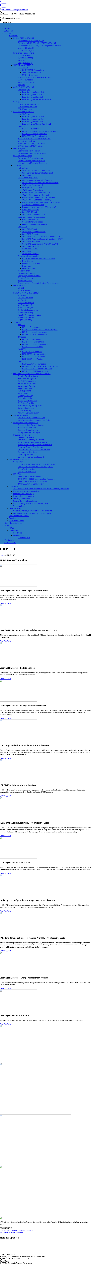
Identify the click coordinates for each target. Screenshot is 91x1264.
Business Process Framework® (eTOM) (34, 77)
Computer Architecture (27, 452)
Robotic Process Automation (29, 315)
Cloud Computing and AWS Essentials (37, 180)
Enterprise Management (23, 53)
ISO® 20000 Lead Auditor (32, 346)
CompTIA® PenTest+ (31, 241)
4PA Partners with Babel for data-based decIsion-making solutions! (41, 489)
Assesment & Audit (16, 520)
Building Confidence (26, 408)
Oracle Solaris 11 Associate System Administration (38, 283)
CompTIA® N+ (28, 175)
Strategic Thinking (25, 395)
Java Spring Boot (29, 268)
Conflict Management (27, 381)
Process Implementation (23, 496)
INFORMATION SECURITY (19, 459)
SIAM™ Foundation (25, 80)
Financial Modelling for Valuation (31, 160)
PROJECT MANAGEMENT (23, 38)
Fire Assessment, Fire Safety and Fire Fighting (32, 513)
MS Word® (22, 295)
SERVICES (8, 33)
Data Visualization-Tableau (29, 151)
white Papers (18, 535)
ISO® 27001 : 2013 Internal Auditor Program (40, 366)
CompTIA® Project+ (26, 50)
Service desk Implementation (25, 501)
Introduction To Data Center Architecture (35, 444)
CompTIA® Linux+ (30, 249)
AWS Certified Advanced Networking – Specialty (41, 202)
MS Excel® (22, 300)
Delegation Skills (25, 398)
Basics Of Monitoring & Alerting (31, 440)
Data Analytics (19, 148)
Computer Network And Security (31, 457)
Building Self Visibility (27, 386)
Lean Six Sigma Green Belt (33, 92)
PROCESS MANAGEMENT (23, 111)
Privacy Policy (5, 1247)
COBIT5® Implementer (31, 72)
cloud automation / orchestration (31, 217)
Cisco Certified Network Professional (37, 173)
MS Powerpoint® (25, 305)
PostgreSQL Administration (29, 275)
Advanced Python (25, 280)
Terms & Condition (7, 1251)
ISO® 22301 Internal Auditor (34, 354)
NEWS (11, 528)
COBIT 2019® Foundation (33, 70)
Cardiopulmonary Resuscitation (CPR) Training (32, 511)
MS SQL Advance (25, 290)
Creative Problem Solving (28, 376)
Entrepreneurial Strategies (29, 432)
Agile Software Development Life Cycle (34, 420)
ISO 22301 (22, 349)
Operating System (25, 454)
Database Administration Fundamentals (38, 258)
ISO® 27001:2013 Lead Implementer (37, 369)
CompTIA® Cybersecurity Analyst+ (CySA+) (40, 244)
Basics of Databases (26, 437)
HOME (7, 28)
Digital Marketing (25, 320)
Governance (23, 67)
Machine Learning (25, 312)
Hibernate (26, 266)
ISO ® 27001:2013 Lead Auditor (35, 371)
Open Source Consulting (23, 493)
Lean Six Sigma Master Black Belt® (36, 99)
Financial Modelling (26, 317)
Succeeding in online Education (11, 1232)
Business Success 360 (27, 427)
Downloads (13, 530)
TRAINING (13, 36)
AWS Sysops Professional (32, 190)
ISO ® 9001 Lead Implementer (34, 133)
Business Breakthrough (28, 430)
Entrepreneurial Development (25, 422)
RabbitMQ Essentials (30, 219)
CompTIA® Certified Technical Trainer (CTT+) (41, 236)
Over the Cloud (24, 537)
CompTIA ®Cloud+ (30, 212)
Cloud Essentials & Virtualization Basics (34, 449)
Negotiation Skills (25, 388)
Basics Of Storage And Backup (30, 447)
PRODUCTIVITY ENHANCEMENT (27, 293)
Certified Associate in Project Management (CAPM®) (39, 45)
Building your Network (27, 400)
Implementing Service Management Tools (30, 503)
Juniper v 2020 (24, 271)
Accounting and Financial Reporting (32, 163)
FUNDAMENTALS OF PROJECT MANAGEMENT (37, 43)
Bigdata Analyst (24, 55)
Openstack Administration (33, 204)
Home (2, 555)
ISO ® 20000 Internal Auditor (34, 342)
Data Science (27, 261)
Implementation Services (19, 515)
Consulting (13, 486)
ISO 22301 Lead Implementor (34, 356)
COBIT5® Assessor (30, 75)
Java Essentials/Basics (31, 263)
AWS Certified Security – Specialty (36, 195)
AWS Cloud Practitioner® (32, 185)
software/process (20, 415)
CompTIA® (22, 227)
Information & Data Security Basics (32, 442)
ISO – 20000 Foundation (32, 339)
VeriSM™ (21, 84)
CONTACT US (10, 542)
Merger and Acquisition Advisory (26, 491)
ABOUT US (8, 31)
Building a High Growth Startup (31, 425)
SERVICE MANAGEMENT (23, 65)
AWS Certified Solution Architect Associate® (40, 182)
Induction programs (21, 435)
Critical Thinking (24, 410)
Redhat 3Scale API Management (35, 224)
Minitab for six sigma (26, 141)
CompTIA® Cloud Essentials (34, 214)
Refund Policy (5, 1243)
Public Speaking (24, 391)
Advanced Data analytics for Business (33, 143)
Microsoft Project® (26, 48)
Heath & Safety (15, 508)
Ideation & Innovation (27, 383)
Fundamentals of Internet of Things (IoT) (39, 207)
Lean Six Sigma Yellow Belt (33, 94)
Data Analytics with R (26, 273)
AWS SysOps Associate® (32, 187)
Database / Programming (28, 256)
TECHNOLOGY (19, 165)
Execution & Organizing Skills (30, 405)
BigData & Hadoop (25, 58)
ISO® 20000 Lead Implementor (35, 344)
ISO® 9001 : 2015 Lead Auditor (34, 136)
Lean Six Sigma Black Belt (32, 97)
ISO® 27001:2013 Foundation (34, 364)
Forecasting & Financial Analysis (31, 158)
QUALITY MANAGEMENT (23, 87)
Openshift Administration (32, 222)
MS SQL (21, 288)
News (6, 525)
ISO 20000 (22, 337)
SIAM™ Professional (26, 82)
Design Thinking (25, 62)
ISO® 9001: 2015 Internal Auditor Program (39, 131)
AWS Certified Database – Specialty (36, 200)
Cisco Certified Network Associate (36, 170)
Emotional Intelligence (27, 378)
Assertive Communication (28, 413)
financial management (22, 155)
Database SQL (19, 285)
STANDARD (18, 322)
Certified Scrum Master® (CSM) (31, 40)
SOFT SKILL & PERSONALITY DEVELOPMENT (31, 373)
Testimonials (9, 540)
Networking (23, 168)
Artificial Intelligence (26, 307)
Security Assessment (21, 498)
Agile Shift (22, 60)
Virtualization (19, 506)
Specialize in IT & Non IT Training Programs (16, 1230)
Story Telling (23, 393)
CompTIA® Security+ (31, 246)
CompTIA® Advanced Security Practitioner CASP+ (42, 239)
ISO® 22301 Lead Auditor (32, 359)
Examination (14, 518)
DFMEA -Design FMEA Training (31, 146)
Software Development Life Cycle (31, 418)
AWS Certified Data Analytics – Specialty (38, 197)
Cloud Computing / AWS (28, 178)
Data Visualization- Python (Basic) (32, 153)
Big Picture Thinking (26, 403)
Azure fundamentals (30, 209)
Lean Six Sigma (24, 89)
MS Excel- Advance (25, 298)
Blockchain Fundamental (28, 310)
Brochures (17, 533)
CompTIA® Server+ (30, 253)
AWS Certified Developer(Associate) (36, 192)
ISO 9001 (21, 126)
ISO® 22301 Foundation (32, 351)
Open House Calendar (13, 523)
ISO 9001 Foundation (31, 129)
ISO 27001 (22, 361)
